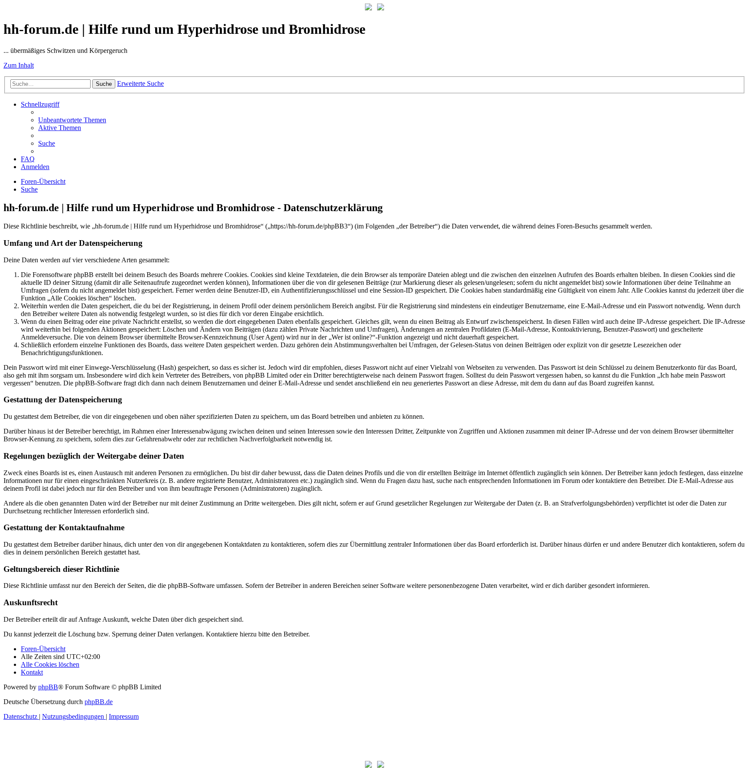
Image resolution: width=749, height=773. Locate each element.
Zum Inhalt (18, 65)
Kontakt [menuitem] (32, 672)
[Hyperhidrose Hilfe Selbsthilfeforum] (368, 8)
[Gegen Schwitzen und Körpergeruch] (380, 8)
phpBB (48, 687)
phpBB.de (99, 701)
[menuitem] (72, 120)
